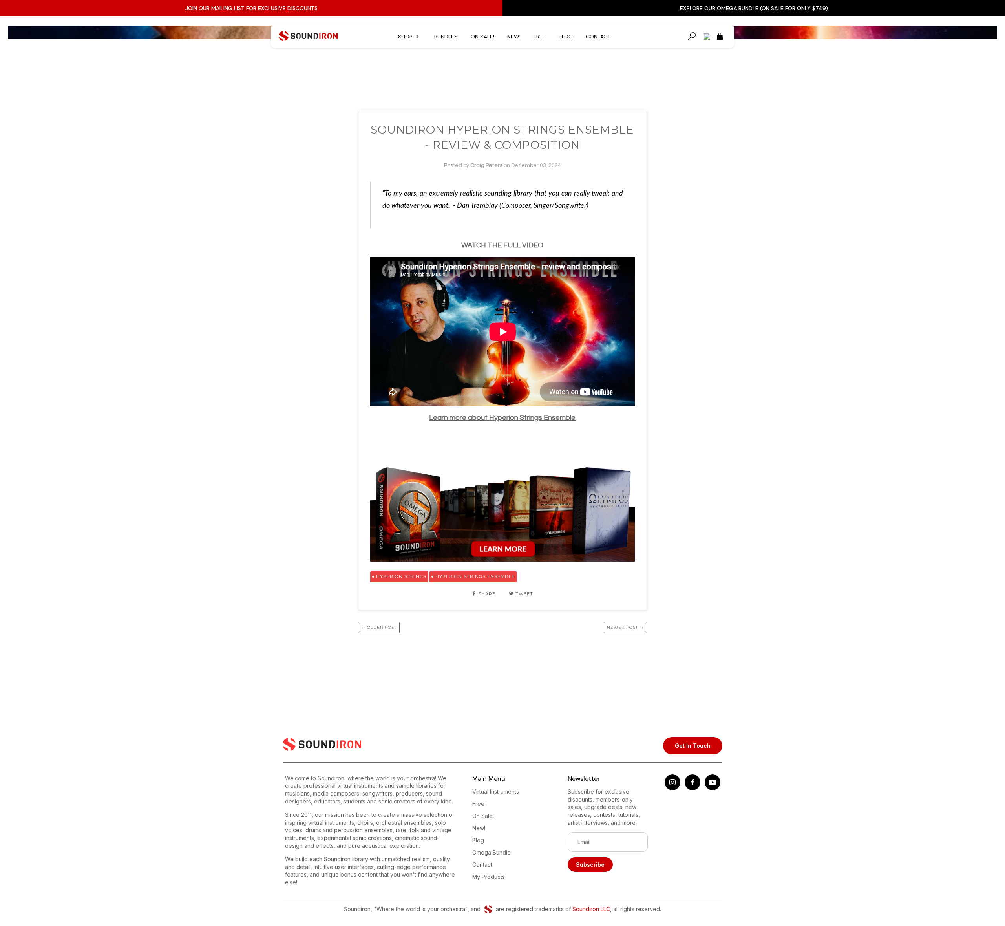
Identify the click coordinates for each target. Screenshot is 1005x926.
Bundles (446, 36)
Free (540, 36)
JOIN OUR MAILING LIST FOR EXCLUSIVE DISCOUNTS (251, 8)
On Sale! (482, 36)
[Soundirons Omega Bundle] (502, 559)
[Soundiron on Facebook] (692, 788)
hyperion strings (401, 576)
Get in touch (693, 745)
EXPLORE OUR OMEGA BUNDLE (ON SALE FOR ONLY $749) (754, 8)
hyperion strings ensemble (475, 576)
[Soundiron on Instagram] (672, 788)
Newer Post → (625, 627)
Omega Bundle (491, 852)
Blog (566, 36)
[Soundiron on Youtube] (712, 788)
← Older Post (379, 627)
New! (514, 36)
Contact (598, 36)
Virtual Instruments (495, 791)
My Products (488, 876)
